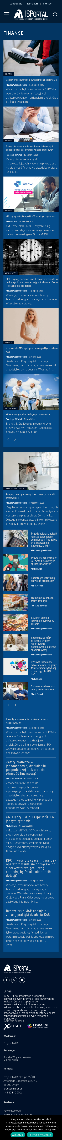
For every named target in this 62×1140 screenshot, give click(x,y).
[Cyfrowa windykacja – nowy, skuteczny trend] (15, 691)
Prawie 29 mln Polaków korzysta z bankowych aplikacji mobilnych (43, 561)
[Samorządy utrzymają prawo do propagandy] (15, 582)
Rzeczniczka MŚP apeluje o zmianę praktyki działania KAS (28, 913)
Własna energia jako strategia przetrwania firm (28, 414)
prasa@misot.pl (12, 1088)
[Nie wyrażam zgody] (57, 1127)
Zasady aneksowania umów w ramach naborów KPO (32, 79)
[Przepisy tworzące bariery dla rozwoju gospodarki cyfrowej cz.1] (31, 471)
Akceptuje (17, 1134)
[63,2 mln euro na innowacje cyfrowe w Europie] (15, 622)
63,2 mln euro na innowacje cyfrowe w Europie (42, 620)
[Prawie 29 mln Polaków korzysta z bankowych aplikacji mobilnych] (15, 562)
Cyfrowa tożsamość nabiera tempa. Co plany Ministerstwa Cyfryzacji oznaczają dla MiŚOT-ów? (44, 668)
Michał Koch (11, 221)
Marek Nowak (37, 585)
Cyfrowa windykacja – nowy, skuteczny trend (43, 688)
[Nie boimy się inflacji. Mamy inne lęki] (15, 602)
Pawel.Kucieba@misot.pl (17, 1114)
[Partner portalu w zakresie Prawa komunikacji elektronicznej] (37, 1026)
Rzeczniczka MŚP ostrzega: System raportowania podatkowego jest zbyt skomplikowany (43, 643)
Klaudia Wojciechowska (16, 85)
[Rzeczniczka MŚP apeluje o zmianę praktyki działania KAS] (31, 326)
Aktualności (11, 273)
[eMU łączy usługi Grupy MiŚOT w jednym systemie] (31, 194)
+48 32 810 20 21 (13, 1092)
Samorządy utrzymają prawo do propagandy (43, 579)
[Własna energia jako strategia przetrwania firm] (31, 392)
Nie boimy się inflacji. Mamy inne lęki (42, 599)
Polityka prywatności (40, 1134)
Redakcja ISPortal (14, 155)
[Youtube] (22, 980)
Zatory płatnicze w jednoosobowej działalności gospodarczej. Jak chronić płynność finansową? (26, 768)
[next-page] (14, 440)
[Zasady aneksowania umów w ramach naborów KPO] (31, 58)
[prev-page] (6, 440)
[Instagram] (14, 980)
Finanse (8, 74)
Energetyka (10, 408)
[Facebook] (6, 980)
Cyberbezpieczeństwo (15, 489)
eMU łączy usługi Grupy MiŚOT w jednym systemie (30, 216)
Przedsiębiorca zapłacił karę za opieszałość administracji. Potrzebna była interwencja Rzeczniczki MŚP (44, 539)
